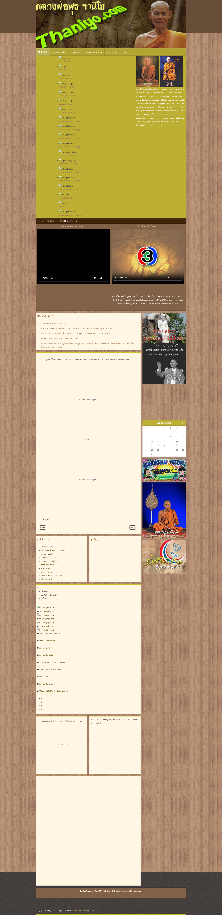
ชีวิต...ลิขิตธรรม (47, 568)
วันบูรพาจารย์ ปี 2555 (47, 611)
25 (158, 450)
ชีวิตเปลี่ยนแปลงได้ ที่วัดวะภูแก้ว (148, 226)
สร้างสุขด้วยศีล (47, 554)
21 (177, 445)
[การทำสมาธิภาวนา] (45, 622)
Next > (132, 527)
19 (164, 445)
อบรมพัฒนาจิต (58, 52)
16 (145, 445)
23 (145, 450)
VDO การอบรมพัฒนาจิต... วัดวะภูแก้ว (73, 226)
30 (145, 454)
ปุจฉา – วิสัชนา (47, 572)
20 (170, 445)
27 (170, 450)
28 (177, 450)
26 (164, 450)
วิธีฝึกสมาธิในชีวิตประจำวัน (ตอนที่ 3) (53, 691)
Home (44, 52)
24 (152, 450)
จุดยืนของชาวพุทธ (48, 565)
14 (177, 441)
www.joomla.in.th (79, 911)
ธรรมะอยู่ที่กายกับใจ (47, 641)
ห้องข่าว (126, 52)
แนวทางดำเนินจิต (46, 655)
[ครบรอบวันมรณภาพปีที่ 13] (45, 630)
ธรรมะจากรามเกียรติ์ (49, 561)
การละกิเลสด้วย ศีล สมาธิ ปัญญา (52, 662)
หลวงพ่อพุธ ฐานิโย (93, 52)
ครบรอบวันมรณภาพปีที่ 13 (49, 633)
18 (158, 445)
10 (152, 441)
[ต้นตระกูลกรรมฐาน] (45, 615)
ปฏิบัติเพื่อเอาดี (46, 579)
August (161, 422)
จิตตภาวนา (43, 677)
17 (152, 445)
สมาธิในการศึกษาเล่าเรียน (51, 576)
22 (183, 445)
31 (152, 454)
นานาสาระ (112, 52)
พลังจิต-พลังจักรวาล (46, 648)
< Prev (42, 527)
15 (183, 441)
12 (164, 441)
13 (170, 441)
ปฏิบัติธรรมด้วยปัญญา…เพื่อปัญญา (54, 550)
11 (158, 441)
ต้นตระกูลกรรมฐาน (46, 619)
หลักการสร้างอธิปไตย (49, 558)
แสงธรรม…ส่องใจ (48, 547)
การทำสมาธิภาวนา (46, 626)
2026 (169, 422)
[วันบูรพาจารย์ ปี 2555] (45, 608)
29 (183, 450)
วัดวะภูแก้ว (75, 52)
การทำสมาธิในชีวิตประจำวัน (50, 669)
